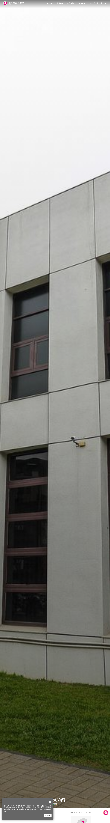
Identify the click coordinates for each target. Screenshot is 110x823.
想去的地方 (71, 3)
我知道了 (47, 815)
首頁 (5, 8)
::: (2, 8)
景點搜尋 (19, 8)
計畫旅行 (82, 3)
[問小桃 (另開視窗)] (105, 812)
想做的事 (60, 3)
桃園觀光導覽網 (13, 3)
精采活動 (50, 3)
